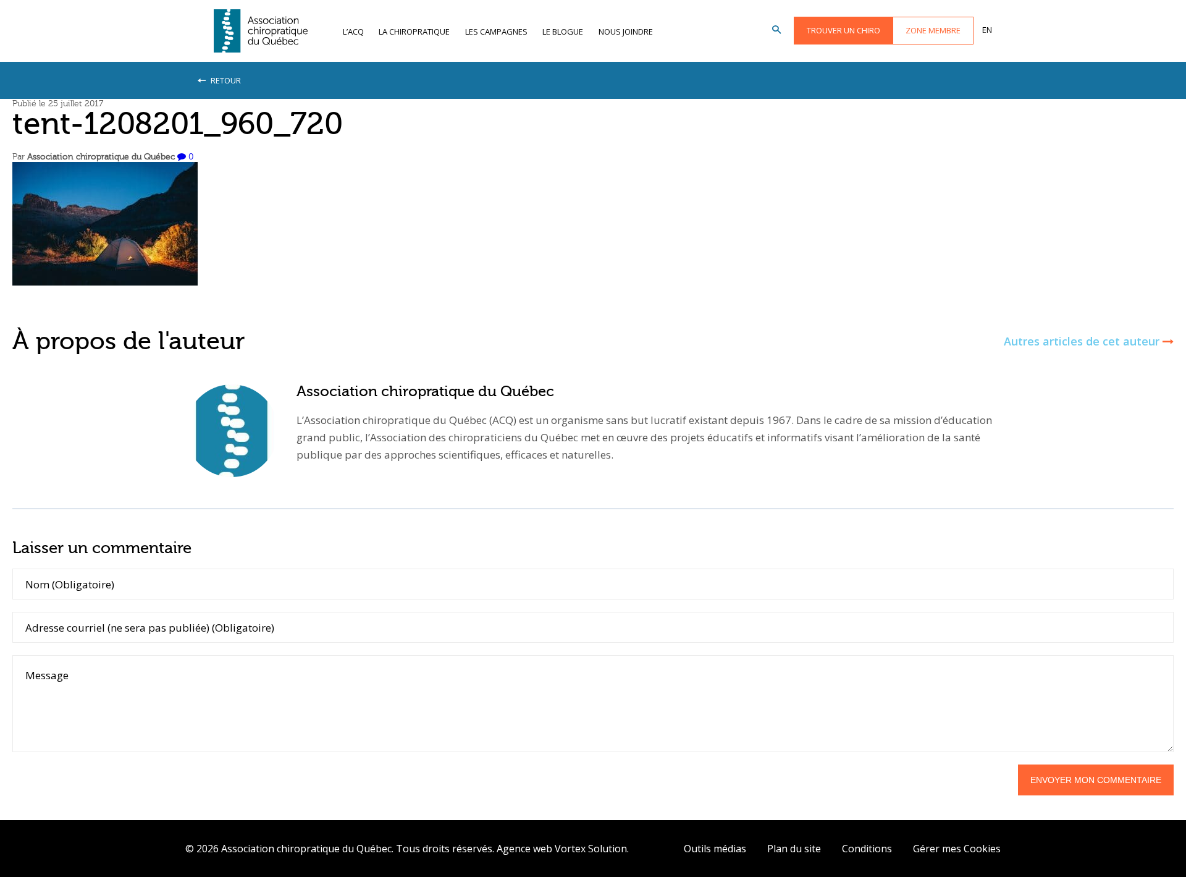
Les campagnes (496, 32)
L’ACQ (353, 32)
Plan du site (794, 848)
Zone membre (933, 30)
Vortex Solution (591, 848)
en (987, 29)
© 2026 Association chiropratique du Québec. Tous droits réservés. (339, 848)
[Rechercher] (776, 30)
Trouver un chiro (843, 30)
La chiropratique (414, 32)
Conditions (867, 848)
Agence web (524, 848)
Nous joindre (626, 32)
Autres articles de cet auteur (1083, 341)
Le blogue (562, 32)
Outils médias (715, 848)
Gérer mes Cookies (957, 848)
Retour (225, 80)
